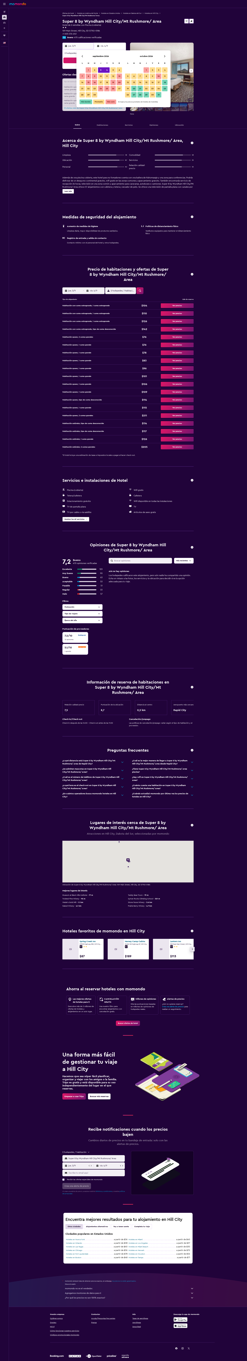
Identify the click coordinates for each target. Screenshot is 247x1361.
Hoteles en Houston (137, 1254)
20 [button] (119, 82)
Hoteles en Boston (73, 1258)
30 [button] (94, 95)
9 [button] (94, 76)
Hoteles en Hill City (151, 13)
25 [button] (107, 89)
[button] (4, 4)
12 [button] (113, 76)
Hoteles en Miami (136, 1239)
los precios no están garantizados (124, 1281)
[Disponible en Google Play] (180, 1319)
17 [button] (101, 82)
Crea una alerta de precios (173, 1007)
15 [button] (88, 82)
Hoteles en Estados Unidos (110, 13)
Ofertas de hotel (68, 13)
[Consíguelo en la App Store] (180, 1325)
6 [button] (119, 70)
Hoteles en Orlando (74, 1243)
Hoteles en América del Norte (87, 13)
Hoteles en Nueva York (75, 1239)
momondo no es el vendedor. (79, 1288)
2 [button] (94, 70)
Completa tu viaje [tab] (142, 1226)
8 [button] (88, 76)
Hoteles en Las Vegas (74, 1247)
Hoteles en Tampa (136, 1258)
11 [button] (107, 76)
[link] (128, 1023)
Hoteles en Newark (136, 1250)
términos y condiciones (104, 1191)
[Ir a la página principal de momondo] (17, 4)
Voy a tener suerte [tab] (121, 1226)
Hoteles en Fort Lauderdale (77, 1254)
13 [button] (119, 76)
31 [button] (159, 95)
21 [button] (82, 89)
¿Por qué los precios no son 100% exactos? (85, 1298)
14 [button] (82, 82)
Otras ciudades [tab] (74, 1226)
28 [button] (82, 95)
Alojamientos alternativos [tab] (97, 1226)
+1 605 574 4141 (69, 34)
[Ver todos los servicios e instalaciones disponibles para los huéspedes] (192, 480)
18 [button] (107, 82)
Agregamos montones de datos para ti (83, 1293)
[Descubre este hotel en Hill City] (192, 143)
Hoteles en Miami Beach (138, 1247)
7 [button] (82, 76)
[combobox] (96, 1158)
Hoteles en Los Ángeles (138, 1243)
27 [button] (119, 89)
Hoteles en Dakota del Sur (132, 13)
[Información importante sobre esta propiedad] (192, 687)
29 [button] (88, 95)
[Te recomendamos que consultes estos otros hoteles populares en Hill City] (192, 931)
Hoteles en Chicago (74, 1250)
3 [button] (100, 70)
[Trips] (4, 35)
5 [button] (113, 70)
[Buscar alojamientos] (4, 17)
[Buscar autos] (4, 22)
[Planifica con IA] (4, 28)
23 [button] (94, 89)
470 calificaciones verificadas (88, 37)
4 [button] (107, 70)
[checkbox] (75, 637)
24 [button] (101, 89)
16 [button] (95, 82)
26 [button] (113, 89)
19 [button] (113, 82)
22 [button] (88, 89)
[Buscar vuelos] (4, 11)
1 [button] (88, 70)
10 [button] (101, 76)
